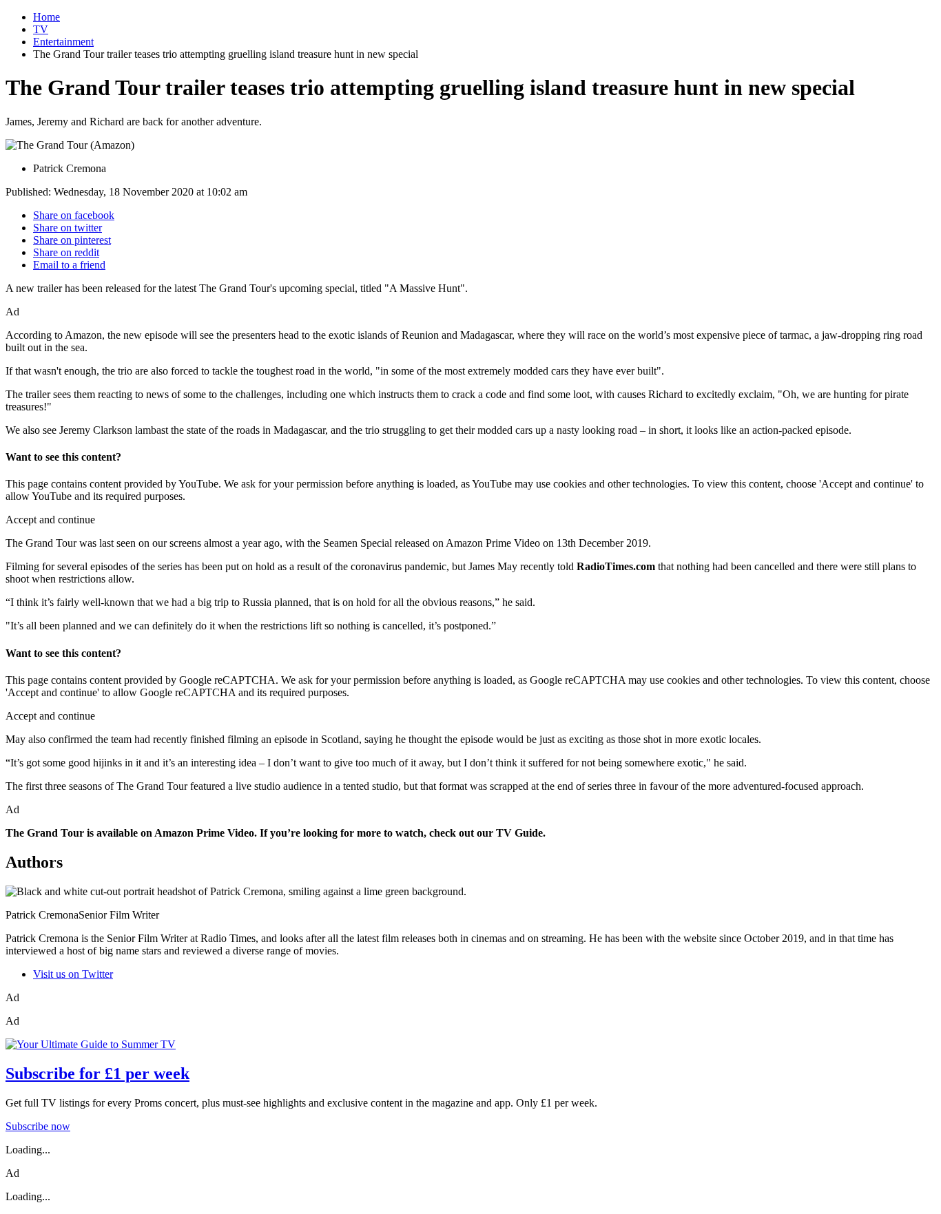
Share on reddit (66, 252)
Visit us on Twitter (73, 974)
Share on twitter (67, 227)
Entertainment (63, 42)
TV (40, 29)
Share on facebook (73, 215)
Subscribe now (38, 1126)
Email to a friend (69, 265)
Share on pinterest (72, 240)
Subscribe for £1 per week (97, 1073)
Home (46, 17)
